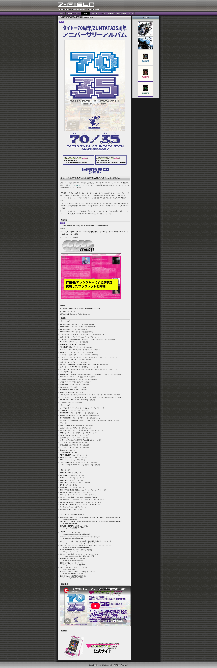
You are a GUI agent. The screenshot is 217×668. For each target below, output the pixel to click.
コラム (103, 13)
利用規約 (111, 13)
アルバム (85, 13)
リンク (131, 13)
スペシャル (94, 13)
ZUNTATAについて (73, 13)
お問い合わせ (121, 13)
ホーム (62, 13)
